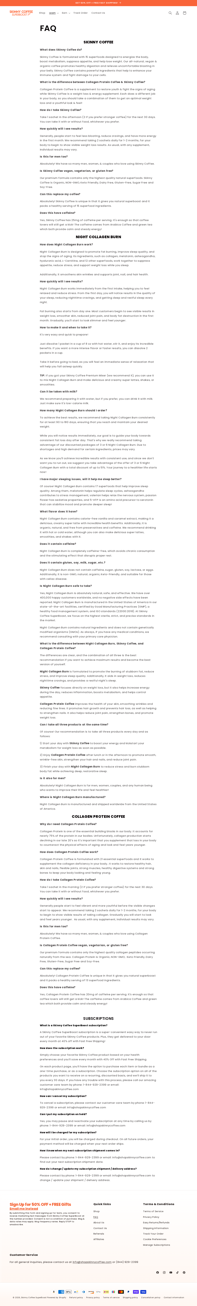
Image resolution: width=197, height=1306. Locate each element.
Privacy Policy (151, 1217)
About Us (98, 1222)
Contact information (174, 1297)
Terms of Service (153, 1211)
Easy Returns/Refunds (156, 1222)
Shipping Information (156, 1228)
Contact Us (100, 1228)
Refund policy (76, 1297)
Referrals (98, 1233)
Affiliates (98, 1239)
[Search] (170, 13)
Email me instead (24, 1208)
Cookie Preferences (154, 1239)
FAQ (95, 1217)
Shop (96, 1211)
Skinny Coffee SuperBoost (34, 1297)
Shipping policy (130, 1297)
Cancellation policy (151, 1297)
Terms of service (111, 1297)
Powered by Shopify (56, 1297)
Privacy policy (93, 1297)
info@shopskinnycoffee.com (92, 1262)
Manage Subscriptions (156, 1244)
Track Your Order (153, 1233)
